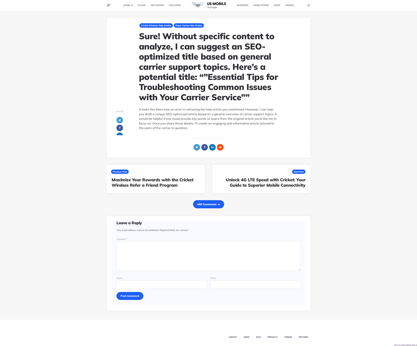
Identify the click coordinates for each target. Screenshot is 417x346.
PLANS (142, 5)
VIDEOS (289, 5)
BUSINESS (242, 5)
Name (119, 278)
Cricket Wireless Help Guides (156, 25)
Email (213, 278)
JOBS (246, 337)
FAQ (258, 337)
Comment (121, 239)
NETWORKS (157, 5)
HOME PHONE (261, 5)
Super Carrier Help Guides (188, 25)
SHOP (277, 5)
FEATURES (175, 5)
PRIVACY (272, 337)
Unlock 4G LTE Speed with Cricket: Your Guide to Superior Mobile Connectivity (265, 182)
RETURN (303, 337)
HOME (126, 5)
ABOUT (233, 337)
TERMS (288, 337)
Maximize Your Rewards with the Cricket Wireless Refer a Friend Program (152, 182)
